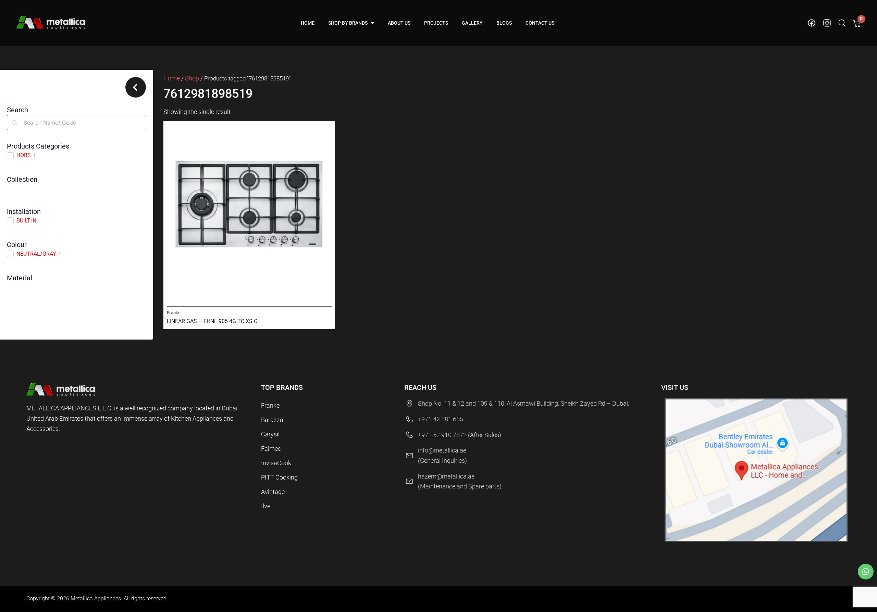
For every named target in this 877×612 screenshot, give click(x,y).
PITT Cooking (279, 477)
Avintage (273, 491)
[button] (842, 23)
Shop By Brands (348, 23)
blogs (504, 23)
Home (307, 23)
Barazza (272, 419)
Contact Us (540, 23)
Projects (436, 23)
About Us (399, 23)
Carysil (270, 434)
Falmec (271, 448)
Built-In (26, 220)
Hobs (23, 155)
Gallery (472, 23)
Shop (192, 78)
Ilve (265, 506)
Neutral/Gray (36, 254)
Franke (270, 405)
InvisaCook (276, 463)
